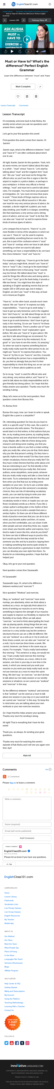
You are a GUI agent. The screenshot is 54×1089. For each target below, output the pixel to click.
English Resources (12, 916)
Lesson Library (8, 11)
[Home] (25, 6)
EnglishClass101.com (34, 1073)
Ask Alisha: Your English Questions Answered (32, 11)
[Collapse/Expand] (27, 769)
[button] (50, 4)
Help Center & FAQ (12, 984)
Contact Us (9, 1010)
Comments (23, 105)
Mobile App (9, 923)
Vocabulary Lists (11, 904)
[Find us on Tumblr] (22, 1043)
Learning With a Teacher (14, 1006)
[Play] (12, 51)
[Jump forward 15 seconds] (20, 51)
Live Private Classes (12, 908)
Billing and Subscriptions (14, 991)
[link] (5, 20)
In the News (9, 955)
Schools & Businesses (13, 963)
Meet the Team (10, 944)
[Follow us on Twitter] (6, 1043)
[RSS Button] (5, 777)
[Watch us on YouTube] (12, 1043)
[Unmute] (37, 51)
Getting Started (10, 987)
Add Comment (27, 838)
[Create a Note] (27, 96)
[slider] (43, 51)
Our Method (9, 936)
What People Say (11, 948)
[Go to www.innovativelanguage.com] (27, 1065)
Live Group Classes (12, 912)
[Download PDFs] (36, 96)
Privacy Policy (21, 1077)
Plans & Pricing (10, 951)
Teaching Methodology (13, 1003)
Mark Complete (23, 86)
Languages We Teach (13, 959)
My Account (9, 995)
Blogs (6, 967)
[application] (27, 39)
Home (6, 893)
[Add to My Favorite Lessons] (18, 96)
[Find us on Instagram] (27, 1043)
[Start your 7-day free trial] (12, 1023)
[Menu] (4, 4)
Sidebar (39, 20)
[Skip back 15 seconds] (5, 51)
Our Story (8, 940)
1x (28, 51)
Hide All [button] (27, 755)
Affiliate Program (11, 971)
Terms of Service (32, 1084)
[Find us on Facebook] (17, 1043)
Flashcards (9, 900)
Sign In (13, 783)
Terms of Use (33, 1077)
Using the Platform (12, 999)
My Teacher (9, 919)
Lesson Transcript (8, 105)
